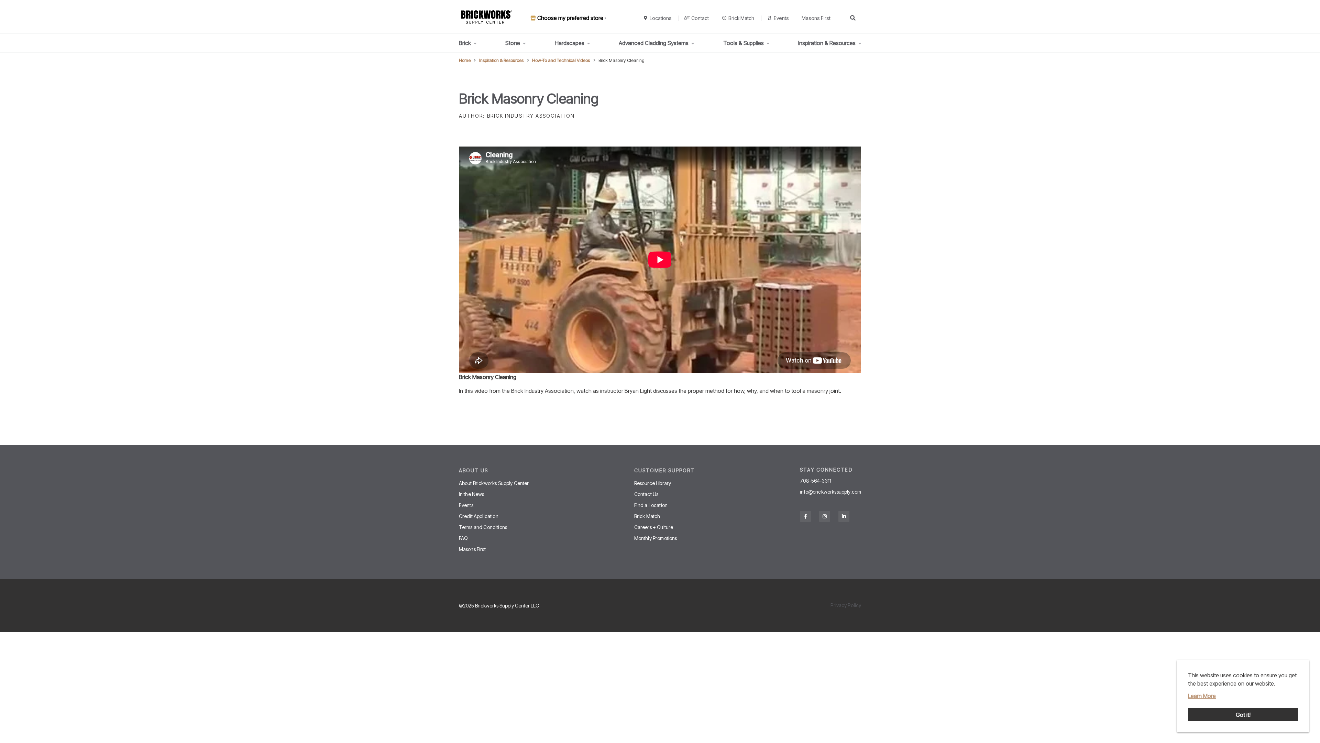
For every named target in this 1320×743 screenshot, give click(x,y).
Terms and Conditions (483, 527)
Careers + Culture (653, 527)
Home (465, 60)
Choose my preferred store (570, 17)
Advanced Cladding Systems (654, 43)
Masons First (816, 18)
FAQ (463, 538)
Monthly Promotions (655, 538)
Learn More (1202, 696)
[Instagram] (824, 516)
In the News (471, 494)
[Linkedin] (843, 516)
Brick (465, 43)
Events (781, 18)
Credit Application (478, 516)
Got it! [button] (1243, 714)
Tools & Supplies (743, 43)
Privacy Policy (845, 605)
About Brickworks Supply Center (494, 483)
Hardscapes (569, 43)
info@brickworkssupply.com (830, 491)
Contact (700, 18)
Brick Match (741, 18)
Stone (512, 43)
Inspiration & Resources (827, 43)
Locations (661, 18)
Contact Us (646, 494)
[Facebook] (805, 516)
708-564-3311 (815, 480)
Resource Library (652, 483)
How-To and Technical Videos (561, 60)
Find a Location (651, 505)
